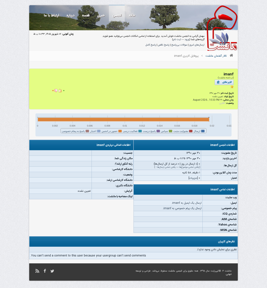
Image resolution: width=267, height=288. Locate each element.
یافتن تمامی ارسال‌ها (166, 167)
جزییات (193, 178)
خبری (101, 15)
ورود (187, 39)
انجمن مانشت (175, 271)
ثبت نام (177, 39)
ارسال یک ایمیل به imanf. (186, 203)
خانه (132, 15)
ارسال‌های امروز (196, 45)
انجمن (116, 15)
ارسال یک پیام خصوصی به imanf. (182, 208)
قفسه (85, 15)
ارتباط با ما (51, 15)
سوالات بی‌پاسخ (179, 45)
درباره (70, 15)
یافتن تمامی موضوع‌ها (189, 167)
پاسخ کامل (150, 45)
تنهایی (229, 274)
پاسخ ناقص (163, 45)
